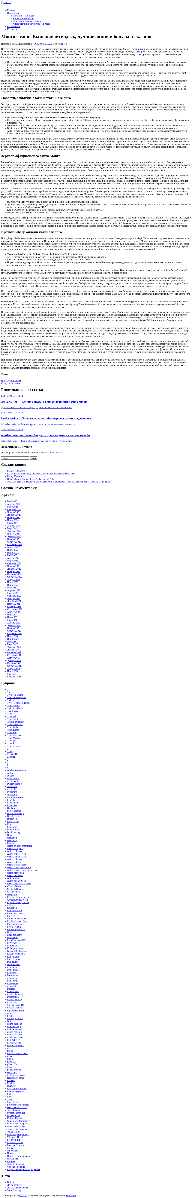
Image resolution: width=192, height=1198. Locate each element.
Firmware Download (17, 918)
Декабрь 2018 (14, 660)
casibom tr (12, 837)
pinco (9, 1056)
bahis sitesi (12, 805)
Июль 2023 (12, 550)
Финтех (11, 1161)
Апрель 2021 (13, 622)
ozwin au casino (14, 1037)
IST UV (23, 1195)
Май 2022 (12, 587)
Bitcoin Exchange (15, 813)
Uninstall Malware (16, 1118)
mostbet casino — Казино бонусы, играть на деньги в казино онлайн (45, 435)
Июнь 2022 (13, 585)
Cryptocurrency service (18, 902)
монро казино (144, 51)
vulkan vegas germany (17, 1134)
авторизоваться (55, 452)
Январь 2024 (13, 533)
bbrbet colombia (14, 810)
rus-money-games (15, 1091)
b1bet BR (11, 800)
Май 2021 (12, 620)
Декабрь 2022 (14, 568)
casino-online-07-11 (16, 881)
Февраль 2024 (14, 531)
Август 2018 (13, 668)
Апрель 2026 (13, 504)
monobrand (12, 978)
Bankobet (11, 808)
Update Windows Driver (18, 1121)
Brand (10, 835)
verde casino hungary (17, 1123)
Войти (10, 1182)
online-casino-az (15, 1029)
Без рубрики (13, 1140)
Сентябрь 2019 (14, 655)
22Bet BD (12, 754)
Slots (9, 1096)
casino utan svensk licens (19, 867)
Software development (17, 1104)
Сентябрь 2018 (14, 666)
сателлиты (12, 1158)
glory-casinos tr (14, 935)
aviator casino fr (14, 783)
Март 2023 (12, 560)
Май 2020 (12, 641)
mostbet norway (14, 999)
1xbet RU (11, 743)
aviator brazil (13, 778)
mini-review (13, 961)
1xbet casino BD (15, 724)
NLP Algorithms (15, 1018)
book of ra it (13, 829)
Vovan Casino (14, 1131)
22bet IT (11, 757)
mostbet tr (11, 1002)
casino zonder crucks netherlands (22, 870)
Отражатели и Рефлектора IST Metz (31, 23)
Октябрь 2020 (14, 630)
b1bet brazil (12, 802)
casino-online (13, 878)
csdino (10, 905)
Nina (14, 44)
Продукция (13, 13)
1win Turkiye (13, 705)
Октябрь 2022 (14, 574)
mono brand (13, 970)
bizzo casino (13, 821)
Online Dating (14, 1026)
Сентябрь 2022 (14, 577)
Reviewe (11, 1083)
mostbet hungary (15, 994)
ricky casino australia (17, 1088)
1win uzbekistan (15, 708)
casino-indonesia (15, 875)
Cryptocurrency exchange (19, 897)
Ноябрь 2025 (13, 517)
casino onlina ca (14, 851)
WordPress (71, 1195)
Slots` (10, 1099)
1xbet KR (11, 732)
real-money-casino (16, 1075)
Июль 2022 (12, 582)
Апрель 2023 (13, 558)
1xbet (9, 713)
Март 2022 (12, 593)
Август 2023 (13, 547)
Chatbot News (14, 886)
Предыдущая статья (11, 380)
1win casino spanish (16, 697)
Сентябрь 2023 (14, 544)
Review (11, 1080)
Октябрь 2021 (14, 606)
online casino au (14, 1024)
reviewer (11, 1086)
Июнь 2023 (13, 552)
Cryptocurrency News (17, 899)
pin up (10, 1051)
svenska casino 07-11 (17, 1107)
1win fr (10, 700)
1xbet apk (11, 716)
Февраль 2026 (14, 509)
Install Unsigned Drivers (18, 940)
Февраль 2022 (14, 595)
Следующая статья (10, 383)
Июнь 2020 (13, 639)
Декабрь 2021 (14, 601)
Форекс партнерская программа (23, 1169)
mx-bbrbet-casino (15, 1010)
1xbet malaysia (14, 735)
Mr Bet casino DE (15, 1005)
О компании (13, 26)
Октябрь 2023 (14, 541)
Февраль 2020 (14, 647)
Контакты (12, 29)
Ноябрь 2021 (13, 604)
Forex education (14, 924)
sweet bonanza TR (16, 1113)
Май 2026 (12, 501)
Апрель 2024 (13, 525)
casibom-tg (12, 840)
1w (8, 692)
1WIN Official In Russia (18, 703)
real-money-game (15, 1077)
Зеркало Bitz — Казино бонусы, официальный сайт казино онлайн (44, 401)
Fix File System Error (17, 921)
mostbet (11, 988)
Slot (9, 1094)
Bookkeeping (13, 832)
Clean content (13, 891)
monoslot (11, 986)
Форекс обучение (16, 1166)
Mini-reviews (13, 964)
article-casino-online (16, 770)
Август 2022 (13, 579)
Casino (10, 843)
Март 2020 (12, 644)
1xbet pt (11, 740)
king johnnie (13, 956)
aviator (10, 775)
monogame (12, 983)
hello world (12, 937)
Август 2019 (13, 657)
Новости (11, 1153)
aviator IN (12, 786)
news (64, 44)
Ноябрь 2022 (13, 571)
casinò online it (14, 862)
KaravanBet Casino (16, 951)
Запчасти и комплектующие (27, 21)
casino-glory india (15, 872)
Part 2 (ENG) (13, 1040)
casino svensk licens (16, 864)
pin (8, 1048)
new (9, 1013)
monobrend (12, 980)
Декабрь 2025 (14, 515)
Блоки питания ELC (23, 18)
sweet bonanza (14, 1110)
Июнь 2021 (13, 617)
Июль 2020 (12, 636)
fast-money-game (15, 913)
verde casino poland (16, 1126)
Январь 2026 (13, 512)
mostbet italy (13, 997)
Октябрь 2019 (14, 652)
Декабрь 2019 (14, 649)
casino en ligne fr (15, 848)
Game (10, 932)
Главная (11, 10)
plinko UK (12, 1064)
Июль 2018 (12, 671)
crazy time (12, 894)
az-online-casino (15, 797)
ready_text (12, 1072)
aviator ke (11, 789)
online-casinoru (14, 1034)
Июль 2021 (12, 614)
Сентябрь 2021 (14, 609)
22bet (9, 751)
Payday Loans (14, 1042)
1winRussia (12, 711)
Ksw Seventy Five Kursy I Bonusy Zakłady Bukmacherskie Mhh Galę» (41, 473)
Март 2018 (12, 674)
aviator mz (12, 792)
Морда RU (12, 1150)
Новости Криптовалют (19, 1156)
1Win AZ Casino (15, 694)
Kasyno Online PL (16, 953)
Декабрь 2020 (14, 625)
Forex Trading (14, 926)
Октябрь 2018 (14, 663)
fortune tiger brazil (16, 929)
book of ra (12, 827)
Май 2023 (12, 555)
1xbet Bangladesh (15, 721)
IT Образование (15, 948)
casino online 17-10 (16, 854)
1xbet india (12, 727)
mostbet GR (13, 991)
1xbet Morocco (14, 738)
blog (9, 824)
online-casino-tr (14, 1032)
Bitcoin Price (13, 819)
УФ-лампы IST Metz (23, 15)
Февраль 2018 (14, 676)
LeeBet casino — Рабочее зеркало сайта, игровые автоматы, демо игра (47, 418)
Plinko (10, 1059)
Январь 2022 (13, 598)
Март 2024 (12, 528)
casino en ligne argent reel (19, 846)
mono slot (11, 972)
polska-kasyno (14, 1069)
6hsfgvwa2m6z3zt (16, 471)
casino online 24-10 (16, 856)
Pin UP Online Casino (17, 1053)
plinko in (11, 1061)
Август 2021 (13, 612)
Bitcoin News (13, 816)
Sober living (13, 1102)
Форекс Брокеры (15, 1164)
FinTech (11, 916)
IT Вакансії (13, 945)
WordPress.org (14, 1190)
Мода (10, 1148)
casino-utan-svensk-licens (19, 883)
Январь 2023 (13, 566)
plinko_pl (11, 1067)
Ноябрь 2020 (13, 628)
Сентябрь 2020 (14, 633)
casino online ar (14, 859)
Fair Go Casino (14, 910)
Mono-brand (13, 975)
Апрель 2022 (13, 590)
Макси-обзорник (15, 1145)
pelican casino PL (15, 1045)
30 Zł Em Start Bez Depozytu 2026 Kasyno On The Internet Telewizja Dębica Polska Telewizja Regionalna (58, 481)
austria (10, 773)
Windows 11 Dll (15, 1137)
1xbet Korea (13, 730)
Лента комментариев (17, 1187)
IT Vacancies (13, 943)
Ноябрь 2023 (13, 539)
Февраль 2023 (14, 563)
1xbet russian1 (14, 746)
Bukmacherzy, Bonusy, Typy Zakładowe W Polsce (31, 479)
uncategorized (13, 1115)
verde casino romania (17, 1129)
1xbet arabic (13, 719)
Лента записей (14, 1185)
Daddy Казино (14, 476)
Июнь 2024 (13, 520)
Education (12, 908)
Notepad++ (12, 1021)
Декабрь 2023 (14, 536)
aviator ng (12, 794)
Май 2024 (12, 523)
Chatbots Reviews (15, 889)
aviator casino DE (15, 781)
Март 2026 (12, 506)
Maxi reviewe (13, 959)
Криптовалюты (15, 1142)
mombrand (12, 967)
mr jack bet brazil (15, 1007)
